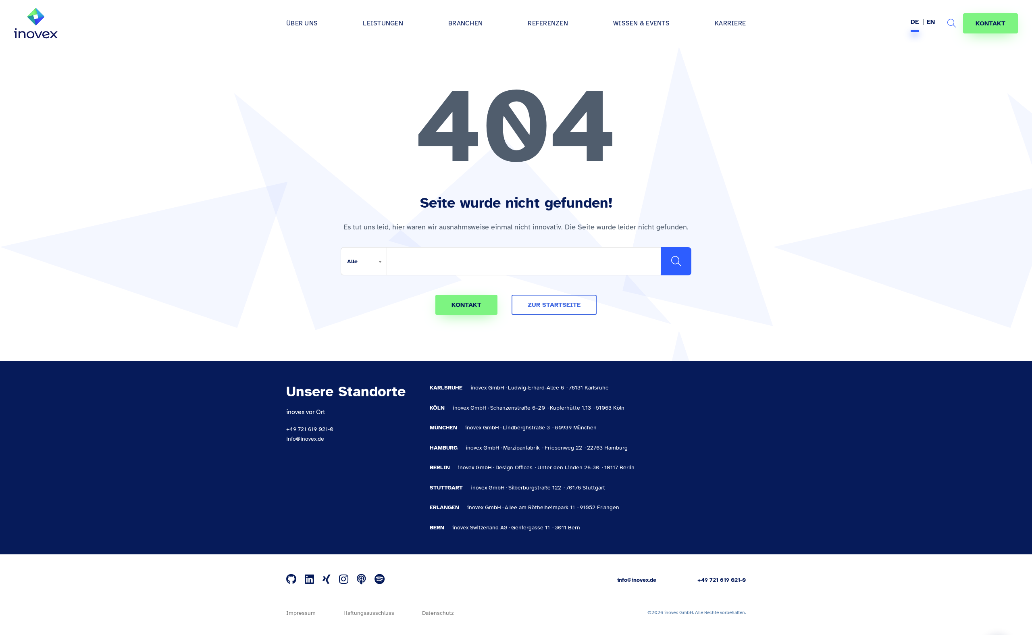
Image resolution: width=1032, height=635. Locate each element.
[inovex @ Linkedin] (309, 579)
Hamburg (444, 447)
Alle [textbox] (352, 261)
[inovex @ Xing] (326, 579)
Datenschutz (438, 613)
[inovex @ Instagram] (343, 579)
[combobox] (364, 261)
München (443, 427)
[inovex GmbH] (36, 23)
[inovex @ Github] (291, 579)
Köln (437, 407)
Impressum (301, 613)
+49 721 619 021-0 (309, 429)
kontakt (466, 305)
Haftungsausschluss (368, 613)
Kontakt (990, 23)
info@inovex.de (305, 438)
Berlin (440, 467)
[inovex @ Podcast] (361, 579)
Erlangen (444, 507)
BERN (437, 527)
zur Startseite (554, 305)
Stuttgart (446, 487)
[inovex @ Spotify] (380, 579)
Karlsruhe (446, 387)
